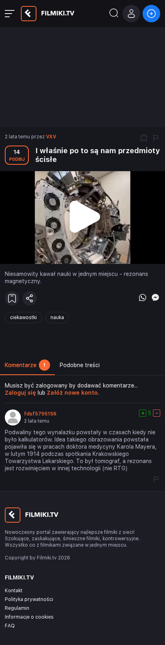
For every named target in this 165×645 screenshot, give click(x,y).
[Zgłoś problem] (155, 139)
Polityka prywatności (29, 599)
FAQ (10, 626)
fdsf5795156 (40, 414)
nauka (57, 317)
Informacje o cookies (29, 617)
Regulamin (17, 608)
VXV (51, 137)
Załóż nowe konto (72, 392)
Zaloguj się (20, 392)
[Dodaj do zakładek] (143, 139)
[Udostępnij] (29, 298)
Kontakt (13, 590)
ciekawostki (23, 317)
